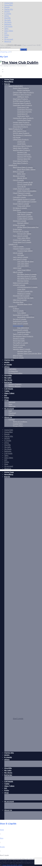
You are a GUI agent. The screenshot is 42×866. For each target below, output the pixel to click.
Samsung (12, 402)
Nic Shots (7, 22)
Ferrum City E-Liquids (21, 231)
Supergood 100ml (23, 332)
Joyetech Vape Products (22, 124)
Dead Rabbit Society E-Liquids (24, 199)
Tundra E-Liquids (19, 345)
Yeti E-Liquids (18, 347)
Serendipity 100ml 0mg (25, 317)
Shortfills (7, 18)
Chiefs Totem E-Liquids (21, 189)
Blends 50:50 (22, 178)
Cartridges (12, 369)
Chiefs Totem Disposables (26, 191)
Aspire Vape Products (21, 88)
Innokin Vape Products (21, 122)
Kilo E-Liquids (18, 272)
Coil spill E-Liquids (19, 197)
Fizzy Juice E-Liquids (20, 236)
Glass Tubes (8, 31)
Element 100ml (22, 223)
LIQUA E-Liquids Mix (25, 291)
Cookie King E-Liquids (25, 219)
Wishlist (11, 415)
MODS (7, 11)
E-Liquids (7, 13)
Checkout (12, 413)
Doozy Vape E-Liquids (21, 204)
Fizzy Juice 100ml (23, 238)
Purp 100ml (21, 313)
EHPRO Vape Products (21, 101)
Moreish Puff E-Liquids (21, 296)
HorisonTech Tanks (24, 120)
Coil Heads (8, 26)
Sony (10, 404)
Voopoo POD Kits (23, 154)
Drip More (17, 210)
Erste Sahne (17, 229)
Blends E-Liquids (19, 176)
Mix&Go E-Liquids (23, 293)
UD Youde (16, 137)
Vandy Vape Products (21, 148)
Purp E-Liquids (18, 311)
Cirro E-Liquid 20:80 (24, 184)
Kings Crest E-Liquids (20, 283)
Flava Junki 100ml (23, 206)
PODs (6, 35)
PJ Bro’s (16, 308)
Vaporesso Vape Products (22, 146)
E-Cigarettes (13, 371)
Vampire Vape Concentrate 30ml (29, 353)
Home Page (8, 3)
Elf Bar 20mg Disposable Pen (27, 227)
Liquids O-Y (13, 306)
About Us (7, 41)
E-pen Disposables (15, 373)
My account (8, 39)
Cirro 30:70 (21, 187)
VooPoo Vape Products (21, 150)
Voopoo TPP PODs (24, 157)
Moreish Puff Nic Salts (25, 298)
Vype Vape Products (20, 161)
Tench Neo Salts (19, 341)
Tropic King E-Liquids (24, 212)
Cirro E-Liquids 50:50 (25, 182)
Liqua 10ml (21, 289)
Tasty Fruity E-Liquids (21, 334)
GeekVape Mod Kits (24, 109)
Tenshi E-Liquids (19, 338)
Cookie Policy (18, 424)
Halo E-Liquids (18, 246)
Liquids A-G (13, 165)
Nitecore (12, 406)
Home (2, 829)
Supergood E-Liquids (20, 330)
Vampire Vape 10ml (24, 351)
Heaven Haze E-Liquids (21, 249)
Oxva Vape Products (20, 127)
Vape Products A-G (16, 86)
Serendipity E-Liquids (21, 315)
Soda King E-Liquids (20, 321)
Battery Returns (15, 386)
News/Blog (8, 5)
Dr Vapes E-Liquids (20, 208)
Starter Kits (8, 9)
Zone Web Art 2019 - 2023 (12, 865)
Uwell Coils (21, 142)
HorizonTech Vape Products (23, 118)
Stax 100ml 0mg (23, 328)
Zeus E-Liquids (18, 358)
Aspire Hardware (23, 90)
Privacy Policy (18, 426)
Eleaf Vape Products (20, 99)
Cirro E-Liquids (18, 180)
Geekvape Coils (23, 107)
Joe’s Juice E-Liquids (20, 257)
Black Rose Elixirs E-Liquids (23, 167)
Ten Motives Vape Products (23, 336)
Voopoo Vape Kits (23, 159)
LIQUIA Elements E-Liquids (27, 287)
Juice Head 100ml (24, 270)
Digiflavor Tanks (23, 97)
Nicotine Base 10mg (24, 304)
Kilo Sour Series (23, 281)
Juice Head (17, 268)
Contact (12, 419)
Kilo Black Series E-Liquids (27, 274)
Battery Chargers (15, 384)
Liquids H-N (13, 244)
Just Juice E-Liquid (20, 259)
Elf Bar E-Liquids (19, 225)
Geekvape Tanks (23, 116)
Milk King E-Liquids (24, 214)
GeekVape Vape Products (22, 105)
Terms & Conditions (20, 422)
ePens (6, 16)
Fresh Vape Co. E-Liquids (22, 242)
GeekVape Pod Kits (24, 112)
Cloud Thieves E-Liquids (21, 193)
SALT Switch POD (19, 131)
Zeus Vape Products (20, 163)
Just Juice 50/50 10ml (25, 261)
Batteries (7, 24)
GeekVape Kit (22, 114)
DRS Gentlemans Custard (26, 201)
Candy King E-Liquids (25, 216)
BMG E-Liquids (18, 172)
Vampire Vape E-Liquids (21, 349)
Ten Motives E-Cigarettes (22, 135)
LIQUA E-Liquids (19, 285)
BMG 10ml (21, 174)
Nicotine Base (18, 302)
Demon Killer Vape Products (23, 92)
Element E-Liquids (19, 221)
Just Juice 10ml (23, 264)
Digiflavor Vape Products (22, 95)
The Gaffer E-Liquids (20, 343)
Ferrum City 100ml (24, 234)
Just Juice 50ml (23, 266)
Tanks (6, 28)
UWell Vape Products (21, 139)
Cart (10, 411)
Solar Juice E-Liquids (20, 323)
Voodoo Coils (22, 152)
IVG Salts (20, 255)
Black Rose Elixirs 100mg (26, 169)
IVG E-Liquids (18, 253)
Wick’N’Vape (18, 356)
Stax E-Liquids (18, 326)
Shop (6, 37)
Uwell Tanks (21, 144)
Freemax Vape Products (22, 103)
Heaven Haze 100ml (24, 251)
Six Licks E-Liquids (19, 319)
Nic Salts (7, 20)
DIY (5, 33)
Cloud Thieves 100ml (25, 195)
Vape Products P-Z (16, 129)
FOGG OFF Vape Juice (21, 240)
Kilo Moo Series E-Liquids (26, 276)
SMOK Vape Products (21, 133)
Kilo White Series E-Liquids (27, 279)
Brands (7, 7)
